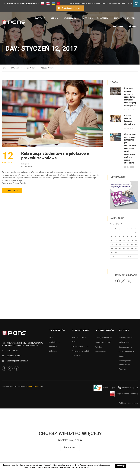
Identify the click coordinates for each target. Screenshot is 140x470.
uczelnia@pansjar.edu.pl (29, 3)
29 (136, 248)
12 (124, 241)
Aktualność (26, 166)
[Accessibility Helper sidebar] (136, 3)
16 (112, 244)
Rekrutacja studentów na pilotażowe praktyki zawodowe (55, 155)
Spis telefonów (13, 355)
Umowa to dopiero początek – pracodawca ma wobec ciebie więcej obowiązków (130, 97)
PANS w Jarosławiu (33, 387)
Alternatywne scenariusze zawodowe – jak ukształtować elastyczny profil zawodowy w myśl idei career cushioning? (130, 148)
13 (128, 241)
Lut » (129, 256)
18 (120, 244)
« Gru (113, 256)
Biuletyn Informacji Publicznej (126, 394)
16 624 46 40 (11, 3)
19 (124, 244)
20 (128, 244)
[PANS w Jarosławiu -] (14, 23)
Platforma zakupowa (129, 388)
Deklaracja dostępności (128, 403)
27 (128, 248)
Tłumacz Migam (108, 388)
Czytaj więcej (12, 190)
